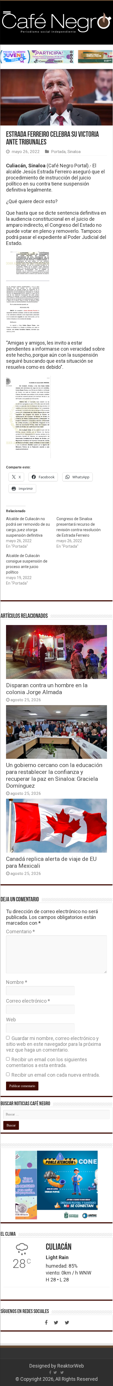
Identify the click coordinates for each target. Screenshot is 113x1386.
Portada (58, 151)
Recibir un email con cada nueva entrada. (56, 1075)
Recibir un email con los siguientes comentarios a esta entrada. (46, 1062)
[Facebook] (46, 1322)
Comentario (20, 931)
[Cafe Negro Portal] (56, 21)
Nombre (16, 982)
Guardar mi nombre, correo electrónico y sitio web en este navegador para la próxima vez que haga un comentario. (53, 1044)
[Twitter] (56, 1322)
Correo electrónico (28, 1001)
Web (11, 1019)
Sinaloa (74, 151)
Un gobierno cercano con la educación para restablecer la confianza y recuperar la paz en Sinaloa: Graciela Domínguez (54, 775)
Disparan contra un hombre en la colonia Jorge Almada (46, 688)
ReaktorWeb (70, 1366)
